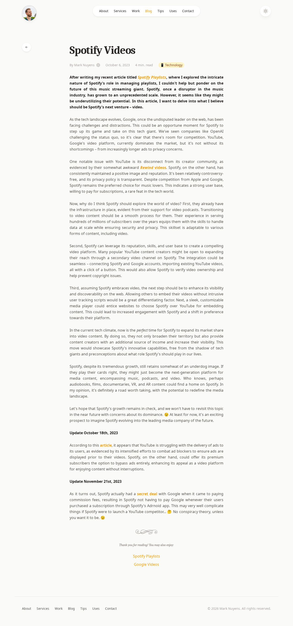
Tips (160, 11)
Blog (148, 11)
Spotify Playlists (152, 77)
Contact (188, 11)
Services (120, 11)
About (103, 11)
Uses (173, 11)
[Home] (29, 13)
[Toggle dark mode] (265, 10)
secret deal (147, 493)
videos (153, 167)
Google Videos (146, 564)
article (106, 445)
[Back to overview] (26, 47)
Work (136, 11)
